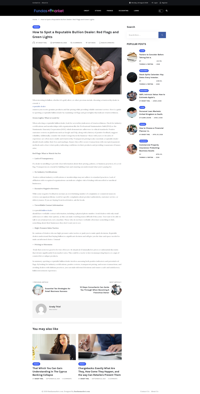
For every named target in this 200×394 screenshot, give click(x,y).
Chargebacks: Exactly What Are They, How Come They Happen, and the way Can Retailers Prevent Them (99, 371)
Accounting (123, 11)
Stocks (98, 11)
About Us (45, 3)
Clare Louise (146, 118)
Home (35, 19)
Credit (86, 11)
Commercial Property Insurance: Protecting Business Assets (149, 148)
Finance (110, 11)
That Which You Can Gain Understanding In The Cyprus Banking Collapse (49, 371)
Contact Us (36, 3)
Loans (136, 11)
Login (156, 3)
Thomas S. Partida (146, 64)
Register (164, 3)
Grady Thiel (39, 379)
